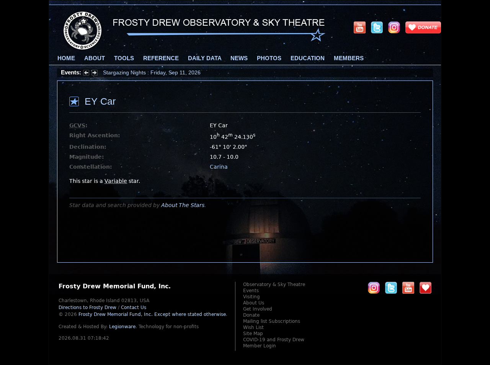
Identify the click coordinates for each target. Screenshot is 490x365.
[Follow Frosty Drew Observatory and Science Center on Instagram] (394, 27)
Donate (251, 315)
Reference (161, 58)
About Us (253, 303)
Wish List (253, 327)
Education (308, 58)
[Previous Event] (86, 74)
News (239, 58)
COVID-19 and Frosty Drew (273, 339)
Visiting (251, 296)
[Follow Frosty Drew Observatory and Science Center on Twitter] (391, 287)
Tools (124, 58)
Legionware (122, 326)
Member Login (259, 346)
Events (251, 290)
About (94, 58)
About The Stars (182, 205)
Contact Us (133, 307)
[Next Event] (94, 74)
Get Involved (257, 309)
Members (349, 58)
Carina (219, 167)
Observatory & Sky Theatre (274, 284)
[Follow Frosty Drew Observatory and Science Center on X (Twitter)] (377, 27)
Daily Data (204, 58)
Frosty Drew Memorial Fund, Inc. (152, 314)
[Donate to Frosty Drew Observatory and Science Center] (423, 27)
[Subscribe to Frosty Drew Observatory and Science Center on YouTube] (360, 27)
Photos (269, 58)
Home (66, 58)
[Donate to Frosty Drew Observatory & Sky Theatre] (425, 287)
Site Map (253, 333)
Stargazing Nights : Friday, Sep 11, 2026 (152, 72)
